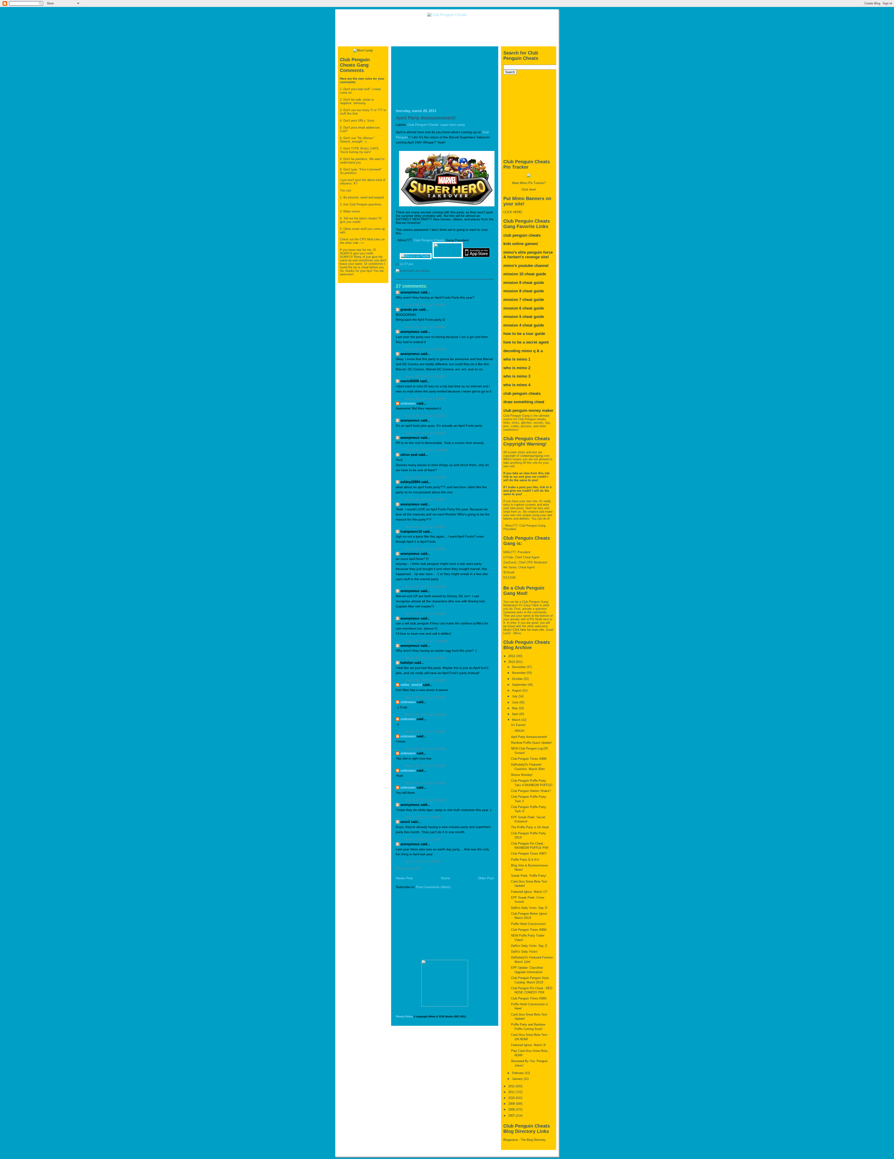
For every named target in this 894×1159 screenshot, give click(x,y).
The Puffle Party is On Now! (530, 827)
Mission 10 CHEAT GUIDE (524, 274)
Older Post (486, 878)
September (520, 684)
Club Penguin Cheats (423, 124)
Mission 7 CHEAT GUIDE (523, 299)
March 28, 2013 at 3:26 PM (425, 327)
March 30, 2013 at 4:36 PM (425, 680)
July (515, 696)
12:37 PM (406, 264)
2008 (512, 1109)
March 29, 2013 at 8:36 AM (425, 433)
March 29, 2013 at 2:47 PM (425, 499)
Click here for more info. (529, 629)
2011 (512, 1092)
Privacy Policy (404, 1016)
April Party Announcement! (426, 117)
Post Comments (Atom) (433, 887)
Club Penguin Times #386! (529, 929)
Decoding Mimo (517, 351)
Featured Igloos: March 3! (528, 1045)
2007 (512, 1115)
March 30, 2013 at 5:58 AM (425, 614)
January (518, 1079)
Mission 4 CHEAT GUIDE (523, 325)
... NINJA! (518, 731)
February (518, 1073)
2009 (512, 1103)
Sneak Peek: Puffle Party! (528, 875)
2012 (512, 1086)
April (515, 714)
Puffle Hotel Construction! (528, 924)
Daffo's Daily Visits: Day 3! (529, 908)
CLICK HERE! (512, 212)
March (516, 720)
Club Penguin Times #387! (529, 853)
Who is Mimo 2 (516, 368)
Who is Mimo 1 (516, 359)
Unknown (408, 403)
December (519, 667)
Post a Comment (408, 868)
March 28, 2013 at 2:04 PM (425, 305)
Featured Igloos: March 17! (529, 891)
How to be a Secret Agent (526, 342)
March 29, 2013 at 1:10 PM (425, 477)
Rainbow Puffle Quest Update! (531, 742)
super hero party (452, 124)
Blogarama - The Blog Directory (524, 1140)
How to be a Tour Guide (524, 333)
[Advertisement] (447, 31)
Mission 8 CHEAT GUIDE (523, 291)
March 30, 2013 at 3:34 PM (425, 658)
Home (445, 878)
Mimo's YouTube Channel (526, 265)
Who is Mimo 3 (516, 376)
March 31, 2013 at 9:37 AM (425, 749)
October (518, 679)
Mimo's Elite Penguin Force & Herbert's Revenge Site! (528, 254)
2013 (512, 662)
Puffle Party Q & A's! (525, 859)
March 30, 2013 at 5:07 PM (425, 697)
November (519, 673)
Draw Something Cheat (523, 402)
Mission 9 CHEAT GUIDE (523, 282)
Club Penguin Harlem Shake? (531, 791)
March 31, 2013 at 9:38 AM (425, 800)
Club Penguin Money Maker (528, 410)
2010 (512, 1098)
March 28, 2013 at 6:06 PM (425, 399)
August (517, 690)
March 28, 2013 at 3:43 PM (425, 349)
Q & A (538, 351)
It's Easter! (518, 725)
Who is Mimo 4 (516, 385)
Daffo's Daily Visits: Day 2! (529, 946)
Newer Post (404, 878)
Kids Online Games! (520, 244)
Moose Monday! (522, 775)
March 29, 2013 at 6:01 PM (425, 549)
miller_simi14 (411, 685)
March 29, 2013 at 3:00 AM (425, 416)
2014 (512, 656)
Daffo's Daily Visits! (524, 951)
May (515, 708)
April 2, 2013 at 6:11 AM (422, 839)
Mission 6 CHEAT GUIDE (523, 308)
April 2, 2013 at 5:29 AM (422, 817)
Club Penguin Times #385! (529, 998)
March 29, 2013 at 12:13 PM (426, 450)
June (515, 702)
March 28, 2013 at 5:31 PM (425, 376)
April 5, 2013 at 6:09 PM (422, 861)
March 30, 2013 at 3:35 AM (425, 586)
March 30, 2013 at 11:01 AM (426, 641)
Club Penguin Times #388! (529, 758)
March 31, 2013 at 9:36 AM (425, 714)
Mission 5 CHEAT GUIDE (523, 316)
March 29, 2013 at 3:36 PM (425, 527)
